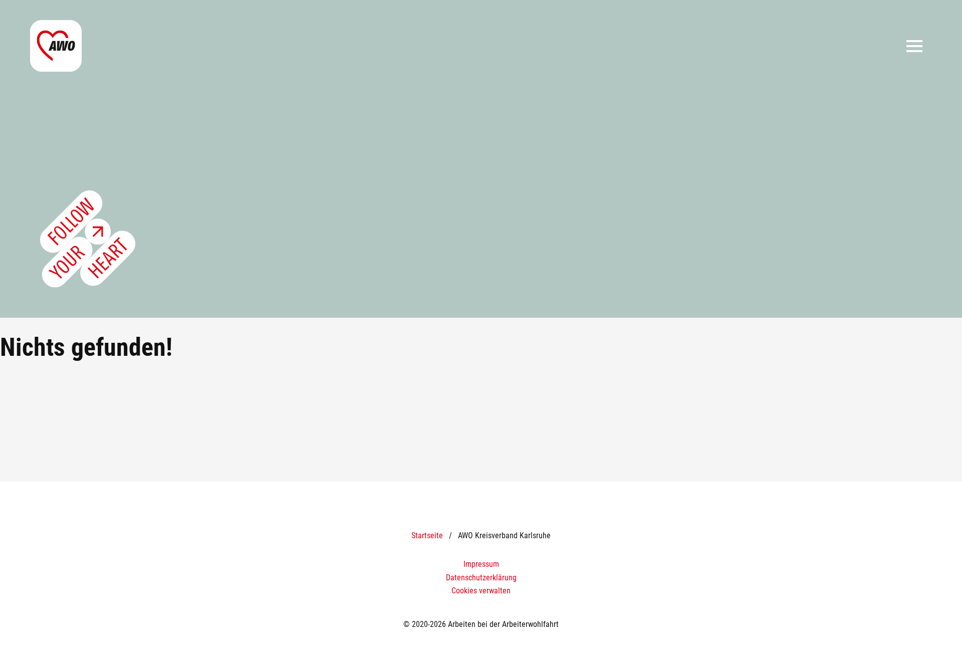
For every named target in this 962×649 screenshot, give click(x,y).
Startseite (427, 535)
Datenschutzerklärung (481, 577)
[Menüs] (914, 46)
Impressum (481, 564)
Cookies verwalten (481, 590)
